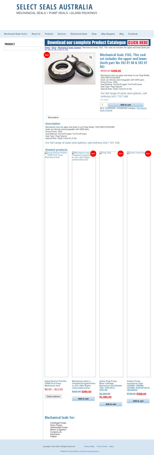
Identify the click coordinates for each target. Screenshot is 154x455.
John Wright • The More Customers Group (84, 451)
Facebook (133, 34)
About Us (36, 34)
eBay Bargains (108, 34)
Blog (121, 34)
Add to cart (125, 105)
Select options (53, 396)
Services (62, 34)
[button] (91, 57)
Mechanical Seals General (69, 47)
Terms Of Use (102, 446)
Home (47, 47)
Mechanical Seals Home (15, 34)
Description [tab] (53, 117)
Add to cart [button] (83, 399)
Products (49, 34)
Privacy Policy (89, 446)
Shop (94, 34)
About (111, 446)
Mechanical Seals (78, 34)
